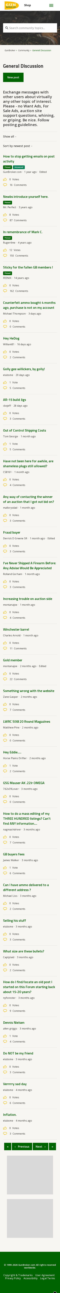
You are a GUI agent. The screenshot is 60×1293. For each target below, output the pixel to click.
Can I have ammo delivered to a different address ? (26, 887)
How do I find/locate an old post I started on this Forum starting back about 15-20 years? (29, 986)
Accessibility (31, 1278)
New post (13, 77)
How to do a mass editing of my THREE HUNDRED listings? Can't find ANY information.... (27, 818)
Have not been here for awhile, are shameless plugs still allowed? (28, 463)
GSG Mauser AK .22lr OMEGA (23, 782)
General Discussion (41, 50)
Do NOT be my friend (18, 1053)
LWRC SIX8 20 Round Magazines (26, 721)
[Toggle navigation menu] (49, 5)
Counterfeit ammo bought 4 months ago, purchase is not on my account (29, 305)
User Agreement (45, 1275)
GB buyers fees (13, 854)
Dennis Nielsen (13, 1022)
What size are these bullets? (23, 951)
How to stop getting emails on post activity (29, 159)
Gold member (12, 660)
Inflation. (10, 1114)
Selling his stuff (14, 920)
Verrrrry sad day (15, 1083)
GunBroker (10, 50)
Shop (27, 5)
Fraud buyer (11, 532)
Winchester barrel (16, 629)
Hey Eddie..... (12, 752)
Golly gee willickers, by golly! (24, 368)
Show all (9, 136)
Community (24, 50)
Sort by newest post (17, 146)
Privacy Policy (13, 1278)
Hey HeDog (11, 338)
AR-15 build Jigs (14, 399)
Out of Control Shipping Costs (24, 430)
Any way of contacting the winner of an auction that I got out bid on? (28, 499)
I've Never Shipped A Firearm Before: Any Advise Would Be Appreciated (29, 565)
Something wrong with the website (28, 690)
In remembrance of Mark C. (22, 231)
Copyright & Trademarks (18, 1275)
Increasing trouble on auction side (27, 598)
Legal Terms (47, 1278)
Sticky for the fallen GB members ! (28, 267)
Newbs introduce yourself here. (25, 196)
